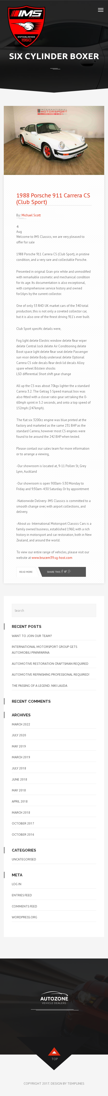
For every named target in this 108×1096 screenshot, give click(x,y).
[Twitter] (65, 572)
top (54, 1059)
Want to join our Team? (32, 635)
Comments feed (24, 906)
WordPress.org (24, 917)
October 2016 (23, 834)
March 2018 (21, 812)
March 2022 (21, 724)
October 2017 (23, 823)
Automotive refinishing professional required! (50, 674)
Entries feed (22, 895)
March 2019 (21, 757)
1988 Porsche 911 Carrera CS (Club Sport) (53, 198)
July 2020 (19, 735)
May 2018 (19, 790)
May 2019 (19, 746)
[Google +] (69, 572)
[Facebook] (62, 572)
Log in (16, 884)
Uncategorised (24, 859)
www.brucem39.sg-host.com (52, 558)
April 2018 (20, 801)
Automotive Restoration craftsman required (50, 663)
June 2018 (19, 779)
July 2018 (19, 768)
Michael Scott (31, 215)
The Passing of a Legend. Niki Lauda (39, 685)
